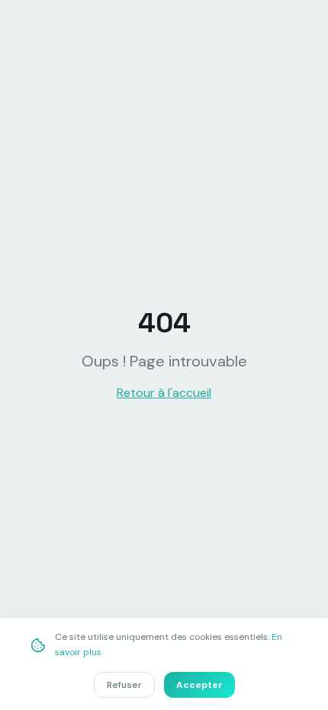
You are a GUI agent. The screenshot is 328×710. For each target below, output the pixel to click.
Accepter (199, 685)
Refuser (124, 685)
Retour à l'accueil (164, 393)
